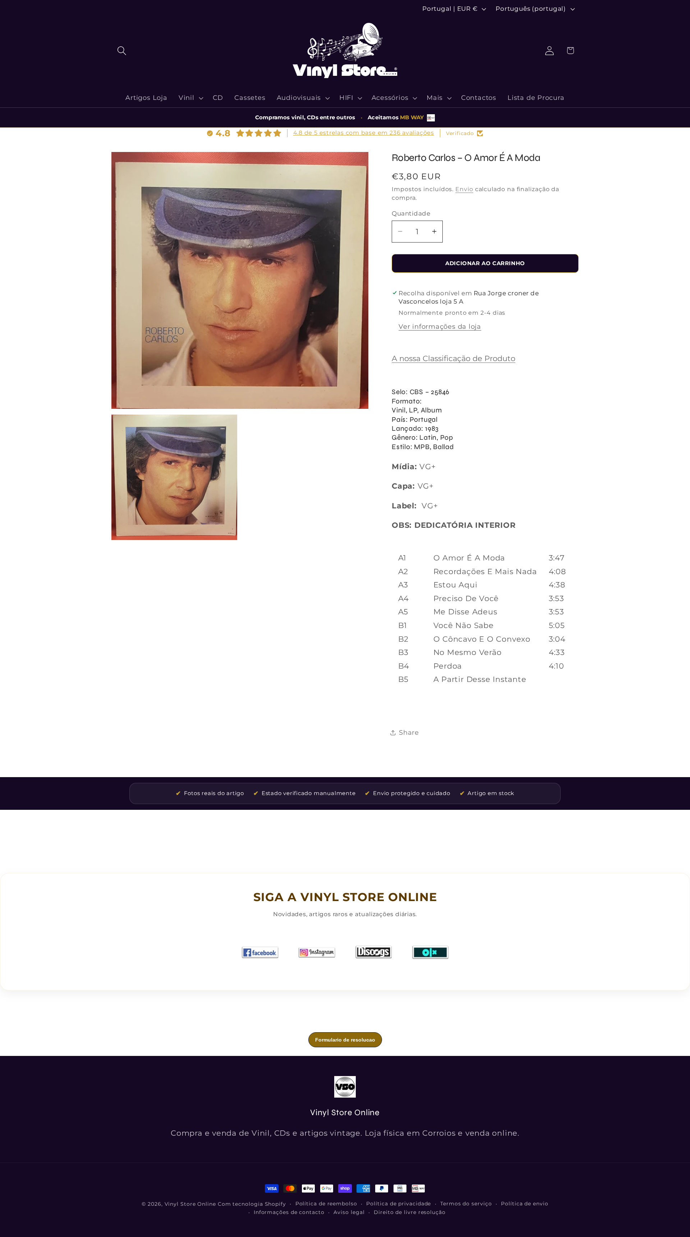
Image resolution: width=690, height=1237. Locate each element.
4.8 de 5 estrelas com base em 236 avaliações (363, 132)
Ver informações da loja (440, 326)
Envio (464, 189)
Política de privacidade (398, 1203)
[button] (121, 50)
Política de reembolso (326, 1203)
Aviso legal (349, 1212)
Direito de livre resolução (410, 1212)
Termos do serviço (466, 1203)
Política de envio (524, 1203)
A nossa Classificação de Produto (453, 358)
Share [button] (409, 732)
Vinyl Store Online (190, 1204)
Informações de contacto (289, 1212)
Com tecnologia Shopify (252, 1204)
